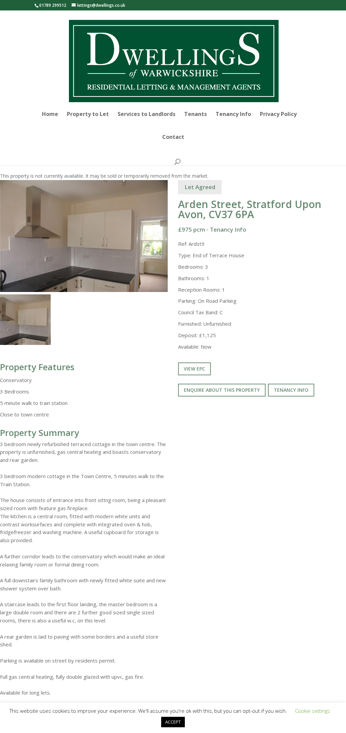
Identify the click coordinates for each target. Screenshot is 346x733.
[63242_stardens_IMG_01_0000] (84, 236)
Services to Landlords (146, 115)
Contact (173, 138)
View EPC (194, 368)
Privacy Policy (278, 115)
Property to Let (88, 115)
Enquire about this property (222, 390)
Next (179, 242)
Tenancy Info (233, 115)
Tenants (195, 115)
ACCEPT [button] (173, 722)
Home (50, 115)
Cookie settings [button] (312, 710)
